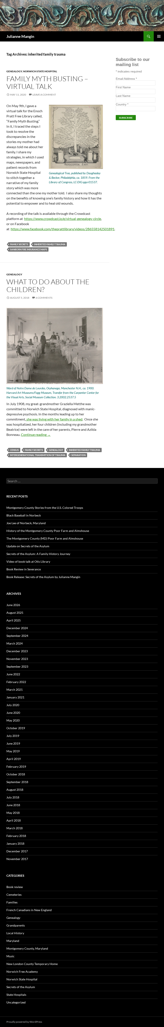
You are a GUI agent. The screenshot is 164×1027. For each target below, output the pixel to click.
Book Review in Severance (23, 569)
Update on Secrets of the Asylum (27, 546)
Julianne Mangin (20, 36)
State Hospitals (16, 994)
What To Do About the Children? (47, 285)
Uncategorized (16, 1002)
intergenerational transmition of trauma (37, 455)
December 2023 (17, 651)
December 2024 (17, 628)
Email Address (126, 78)
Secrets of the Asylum (20, 987)
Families (12, 902)
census (14, 450)
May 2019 (13, 751)
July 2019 (12, 736)
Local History (15, 933)
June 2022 (13, 674)
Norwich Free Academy (22, 971)
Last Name (123, 95)
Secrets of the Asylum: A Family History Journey (38, 554)
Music (10, 956)
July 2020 (12, 705)
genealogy (56, 450)
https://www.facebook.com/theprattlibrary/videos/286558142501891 (62, 229)
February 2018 (16, 836)
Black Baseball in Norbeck (23, 515)
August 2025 (14, 612)
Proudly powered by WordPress (24, 1021)
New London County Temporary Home (32, 964)
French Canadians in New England (29, 910)
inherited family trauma (49, 244)
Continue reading (36, 434)
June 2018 (13, 805)
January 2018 (15, 843)
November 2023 (17, 659)
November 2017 (17, 859)
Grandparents (15, 925)
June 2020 (13, 712)
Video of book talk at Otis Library (28, 561)
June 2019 (13, 743)
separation (78, 455)
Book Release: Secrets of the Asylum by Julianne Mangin (43, 577)
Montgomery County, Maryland (27, 948)
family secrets (19, 244)
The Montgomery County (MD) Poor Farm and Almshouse (44, 538)
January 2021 (15, 697)
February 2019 (16, 766)
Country (122, 104)
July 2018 (12, 797)
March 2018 (14, 828)
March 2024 (14, 643)
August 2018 (14, 789)
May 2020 (13, 720)
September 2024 (17, 635)
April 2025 (13, 620)
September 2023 (17, 666)
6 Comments (44, 297)
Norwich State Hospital (40, 71)
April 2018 (13, 820)
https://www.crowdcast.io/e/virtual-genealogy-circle (62, 219)
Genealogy (14, 71)
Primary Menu (159, 36)
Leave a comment (44, 94)
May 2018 (13, 813)
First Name (123, 87)
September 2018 (17, 782)
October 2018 (15, 774)
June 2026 (13, 605)
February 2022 (16, 682)
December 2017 (17, 851)
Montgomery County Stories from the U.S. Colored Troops (44, 507)
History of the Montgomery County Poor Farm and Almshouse (47, 531)
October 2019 (15, 728)
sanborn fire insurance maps (28, 249)
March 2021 (14, 689)
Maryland (12, 941)
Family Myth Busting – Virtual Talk (47, 82)
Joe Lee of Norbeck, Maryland (26, 523)
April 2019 (13, 759)
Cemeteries (14, 894)
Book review (14, 887)
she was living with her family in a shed (54, 419)
